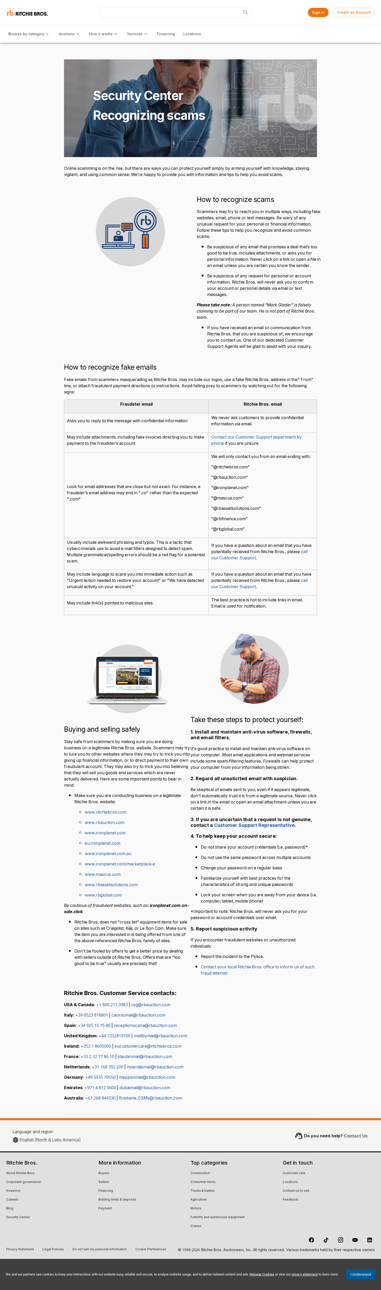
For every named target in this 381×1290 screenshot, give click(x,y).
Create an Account (354, 12)
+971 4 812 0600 (100, 1087)
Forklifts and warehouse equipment (217, 1217)
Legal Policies (53, 1250)
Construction (200, 1173)
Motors (195, 1208)
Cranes (195, 1226)
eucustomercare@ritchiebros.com (148, 1046)
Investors (13, 1191)
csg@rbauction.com (150, 1004)
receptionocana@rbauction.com (145, 1025)
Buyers (103, 1173)
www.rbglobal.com (103, 895)
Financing (166, 34)
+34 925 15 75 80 (94, 1025)
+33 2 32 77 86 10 (97, 1056)
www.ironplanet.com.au (108, 853)
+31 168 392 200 (107, 1067)
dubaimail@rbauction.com (144, 1087)
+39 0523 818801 (91, 1015)
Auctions (67, 34)
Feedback (290, 1199)
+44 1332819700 (114, 1036)
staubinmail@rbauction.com (145, 1056)
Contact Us (356, 1135)
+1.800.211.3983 (112, 1004)
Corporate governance (23, 1182)
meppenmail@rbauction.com (147, 1077)
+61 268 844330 (100, 1098)
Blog (9, 1208)
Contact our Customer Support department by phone (256, 440)
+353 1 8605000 (96, 1046)
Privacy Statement (20, 1250)
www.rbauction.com (104, 822)
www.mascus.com (103, 874)
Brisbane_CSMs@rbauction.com (150, 1098)
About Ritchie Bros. (20, 1173)
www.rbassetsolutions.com (111, 884)
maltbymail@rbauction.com (160, 1036)
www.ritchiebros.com (105, 812)
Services (135, 34)
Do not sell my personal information (100, 1250)
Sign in (318, 12)
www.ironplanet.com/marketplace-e (120, 864)
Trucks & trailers (202, 1191)
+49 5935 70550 (100, 1077)
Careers (12, 1199)
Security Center (18, 1217)
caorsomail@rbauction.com (138, 1015)
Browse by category (26, 34)
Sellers (103, 1182)
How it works (100, 34)
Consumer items (203, 1182)
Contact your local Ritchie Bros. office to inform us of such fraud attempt (258, 970)
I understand (360, 1274)
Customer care (294, 1173)
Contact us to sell (296, 1191)
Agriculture (198, 1199)
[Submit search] (246, 12)
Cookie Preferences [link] (150, 1249)
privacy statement (305, 1274)
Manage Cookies (262, 1274)
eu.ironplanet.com (102, 843)
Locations (192, 34)
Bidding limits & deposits (117, 1199)
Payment (105, 1208)
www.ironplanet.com (105, 833)
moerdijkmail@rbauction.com (155, 1067)
